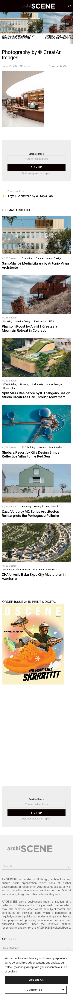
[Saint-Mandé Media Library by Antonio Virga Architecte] (21, 22)
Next (71, 28)
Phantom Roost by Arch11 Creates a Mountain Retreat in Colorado (29, 328)
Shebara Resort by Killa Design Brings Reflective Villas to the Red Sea (30, 454)
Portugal (38, 506)
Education (27, 258)
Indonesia (37, 384)
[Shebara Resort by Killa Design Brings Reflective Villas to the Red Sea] (36, 424)
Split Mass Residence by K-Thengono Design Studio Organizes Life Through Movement (36, 395)
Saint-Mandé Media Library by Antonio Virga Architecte (18, 37)
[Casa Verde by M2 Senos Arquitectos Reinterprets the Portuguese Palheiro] (36, 483)
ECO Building (10, 384)
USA (51, 321)
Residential (40, 321)
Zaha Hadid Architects (45, 569)
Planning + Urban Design (16, 569)
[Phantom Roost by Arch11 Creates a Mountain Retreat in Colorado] (36, 294)
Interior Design (54, 258)
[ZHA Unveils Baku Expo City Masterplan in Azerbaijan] (36, 542)
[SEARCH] (69, 6)
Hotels (42, 447)
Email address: (36, 153)
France (39, 258)
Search (67, 867)
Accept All (36, 979)
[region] (36, 974)
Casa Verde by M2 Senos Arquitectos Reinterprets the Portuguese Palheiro (30, 513)
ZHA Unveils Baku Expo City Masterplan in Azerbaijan (34, 576)
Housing (8, 321)
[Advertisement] (36, 737)
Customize (34, 989)
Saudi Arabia (56, 447)
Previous (2, 28)
